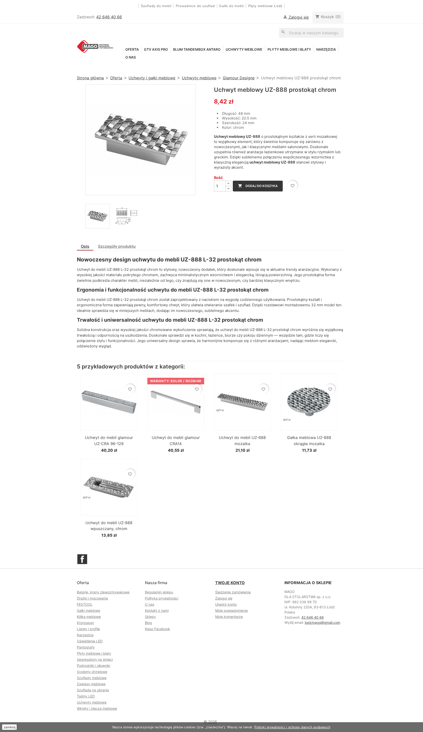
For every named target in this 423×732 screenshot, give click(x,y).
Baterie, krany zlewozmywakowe (103, 592)
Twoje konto (230, 582)
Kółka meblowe (89, 616)
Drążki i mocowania (92, 598)
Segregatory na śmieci (95, 659)
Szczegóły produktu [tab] (117, 246)
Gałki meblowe (88, 610)
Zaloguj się (223, 598)
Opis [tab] (85, 246)
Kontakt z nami (157, 610)
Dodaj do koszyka (258, 186)
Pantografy (86, 647)
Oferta (132, 49)
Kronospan (85, 623)
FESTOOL (85, 604)
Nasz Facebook (157, 629)
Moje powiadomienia (231, 610)
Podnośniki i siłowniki (93, 665)
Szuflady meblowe (91, 678)
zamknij (9, 727)
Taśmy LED (86, 696)
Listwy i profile (88, 629)
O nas (130, 57)
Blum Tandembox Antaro (197, 49)
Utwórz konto (226, 604)
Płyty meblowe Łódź (266, 6)
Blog (148, 623)
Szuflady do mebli (156, 6)
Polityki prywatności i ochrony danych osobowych (292, 727)
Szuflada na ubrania (93, 690)
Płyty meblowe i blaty (289, 49)
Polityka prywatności (161, 598)
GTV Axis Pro (156, 49)
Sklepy (150, 616)
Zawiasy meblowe (91, 684)
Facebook (82, 559)
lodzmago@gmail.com (322, 622)
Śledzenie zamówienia (233, 592)
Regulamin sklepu (159, 592)
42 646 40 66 (109, 16)
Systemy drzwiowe (92, 672)
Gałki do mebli (231, 6)
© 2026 (210, 722)
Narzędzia (326, 49)
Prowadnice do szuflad (195, 6)
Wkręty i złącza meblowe (97, 708)
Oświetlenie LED (90, 641)
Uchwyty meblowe (244, 49)
